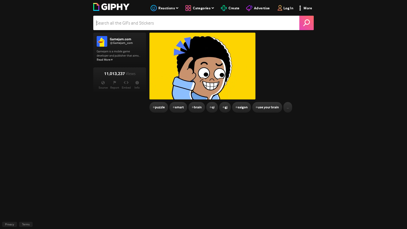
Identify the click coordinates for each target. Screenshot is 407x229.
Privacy (9, 224)
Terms (26, 224)
